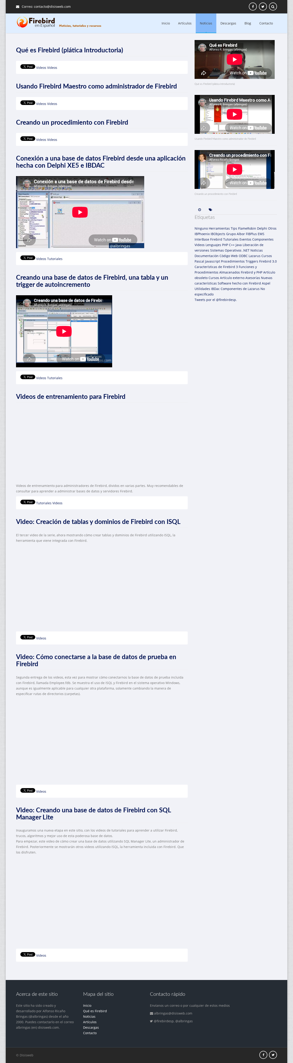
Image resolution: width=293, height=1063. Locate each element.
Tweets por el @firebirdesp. (216, 300)
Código (225, 256)
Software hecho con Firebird (239, 283)
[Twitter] (273, 1054)
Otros (272, 228)
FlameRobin (247, 228)
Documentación (207, 256)
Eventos (245, 239)
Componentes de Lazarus (240, 289)
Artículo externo (232, 278)
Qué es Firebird (95, 1011)
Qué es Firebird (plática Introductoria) (69, 50)
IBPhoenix (202, 234)
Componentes (263, 239)
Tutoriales (54, 259)
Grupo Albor (235, 234)
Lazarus (254, 256)
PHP (225, 245)
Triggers (252, 261)
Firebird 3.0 (268, 261)
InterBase (202, 239)
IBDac (215, 289)
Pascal (199, 261)
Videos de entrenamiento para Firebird (70, 397)
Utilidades (202, 289)
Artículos (185, 23)
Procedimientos (233, 261)
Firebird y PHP (251, 272)
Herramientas (219, 228)
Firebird (216, 239)
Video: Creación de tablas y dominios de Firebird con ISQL (98, 522)
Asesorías (252, 278)
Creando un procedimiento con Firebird (72, 122)
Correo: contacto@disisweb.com (46, 6)
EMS (261, 234)
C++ (232, 245)
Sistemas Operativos (225, 250)
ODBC (243, 256)
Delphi (262, 228)
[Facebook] (263, 1054)
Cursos (266, 256)
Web (234, 256)
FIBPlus (251, 234)
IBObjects (218, 234)
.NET (246, 250)
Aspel (266, 283)
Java (239, 245)
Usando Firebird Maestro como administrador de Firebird (96, 86)
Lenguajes (213, 245)
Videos (41, 67)
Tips (234, 228)
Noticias (206, 23)
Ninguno (201, 228)
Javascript (212, 261)
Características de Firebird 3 (216, 267)
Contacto (266, 23)
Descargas (228, 23)
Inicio (166, 23)
